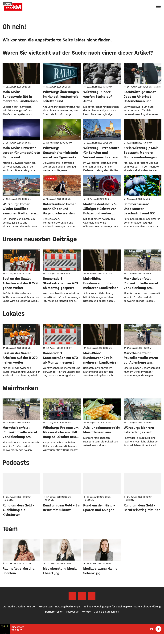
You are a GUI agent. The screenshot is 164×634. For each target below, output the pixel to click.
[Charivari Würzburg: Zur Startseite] (13, 6)
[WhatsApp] (91, 596)
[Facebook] (72, 596)
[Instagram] (82, 596)
